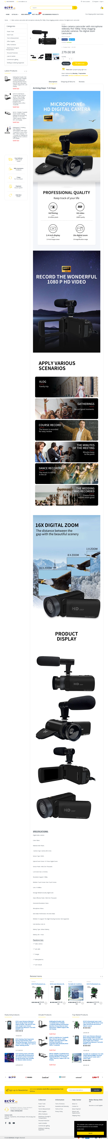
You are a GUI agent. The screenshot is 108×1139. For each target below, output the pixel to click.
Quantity (64, 56)
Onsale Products (44, 1015)
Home (6, 20)
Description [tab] (53, 82)
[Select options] (45, 1003)
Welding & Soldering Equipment (15, 63)
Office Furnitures (11, 44)
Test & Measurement (13, 38)
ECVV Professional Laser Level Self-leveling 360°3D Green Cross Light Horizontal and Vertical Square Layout (39, 984)
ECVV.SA (63, 24)
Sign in (101, 1)
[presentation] (25, 71)
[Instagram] (10, 1123)
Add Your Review (66, 36)
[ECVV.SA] (16, 8)
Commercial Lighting (12, 59)
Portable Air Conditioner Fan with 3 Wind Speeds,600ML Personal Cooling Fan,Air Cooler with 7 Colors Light (75, 984)
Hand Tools (10, 35)
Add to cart (80, 63)
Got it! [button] (90, 1133)
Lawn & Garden (11, 56)
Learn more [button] (80, 1129)
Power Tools (10, 31)
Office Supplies (11, 41)
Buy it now (66, 63)
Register (96, 1)
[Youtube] (14, 1123)
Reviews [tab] (82, 82)
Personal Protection (12, 53)
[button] (35, 1002)
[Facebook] (6, 1123)
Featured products (12, 1015)
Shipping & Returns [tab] (68, 82)
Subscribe (96, 1090)
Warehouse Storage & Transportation (12, 48)
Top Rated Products (80, 1015)
